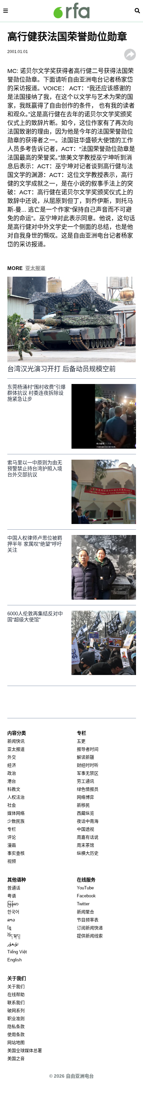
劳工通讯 (85, 781)
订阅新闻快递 (90, 927)
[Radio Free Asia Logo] (71, 10)
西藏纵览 (85, 813)
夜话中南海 (87, 821)
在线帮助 (16, 994)
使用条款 (16, 1034)
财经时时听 (87, 765)
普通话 (13, 887)
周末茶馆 (85, 845)
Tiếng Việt (17, 951)
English (14, 959)
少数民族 (16, 821)
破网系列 (16, 1010)
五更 (81, 741)
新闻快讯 (16, 741)
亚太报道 (16, 749)
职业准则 (16, 1018)
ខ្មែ (9, 927)
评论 (11, 837)
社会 (11, 805)
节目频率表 (87, 919)
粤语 (11, 895)
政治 (11, 773)
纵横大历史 (87, 853)
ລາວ (11, 919)
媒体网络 (16, 813)
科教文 (13, 789)
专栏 (11, 829)
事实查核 (16, 853)
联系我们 (16, 1002)
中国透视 (85, 829)
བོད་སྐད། (13, 935)
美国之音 (16, 1058)
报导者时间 (87, 749)
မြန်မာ (13, 903)
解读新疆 (85, 757)
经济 (11, 765)
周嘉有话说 (87, 837)
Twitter (83, 903)
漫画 (11, 845)
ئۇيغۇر (13, 943)
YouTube (85, 887)
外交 (11, 757)
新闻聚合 (85, 911)
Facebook (86, 895)
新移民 (83, 805)
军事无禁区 (87, 773)
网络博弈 (85, 797)
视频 (11, 861)
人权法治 (16, 797)
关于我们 (16, 986)
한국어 (13, 911)
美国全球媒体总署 (24, 1050)
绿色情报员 (87, 789)
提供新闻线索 (90, 935)
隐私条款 (16, 1026)
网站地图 (16, 1042)
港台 (11, 781)
